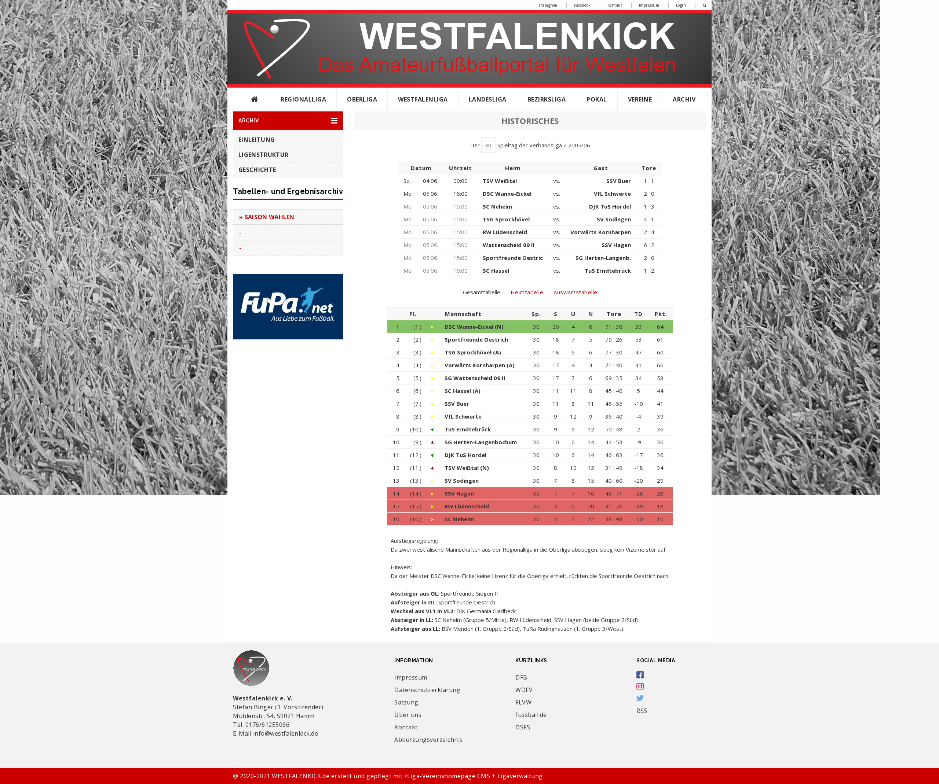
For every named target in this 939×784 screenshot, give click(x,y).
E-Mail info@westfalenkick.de (275, 733)
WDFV (524, 690)
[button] (287, 121)
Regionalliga (303, 99)
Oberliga (362, 99)
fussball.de (531, 715)
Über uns (407, 715)
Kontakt (614, 5)
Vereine (640, 99)
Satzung (406, 702)
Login (681, 5)
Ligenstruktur (263, 155)
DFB (521, 677)
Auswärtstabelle (575, 292)
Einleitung (256, 140)
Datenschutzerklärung (427, 690)
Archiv (684, 99)
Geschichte (257, 170)
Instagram (548, 5)
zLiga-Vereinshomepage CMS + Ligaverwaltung (473, 776)
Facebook (582, 5)
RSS (641, 711)
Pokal (597, 99)
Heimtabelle (527, 292)
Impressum (649, 5)
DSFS (522, 727)
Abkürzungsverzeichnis (428, 740)
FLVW (523, 702)
